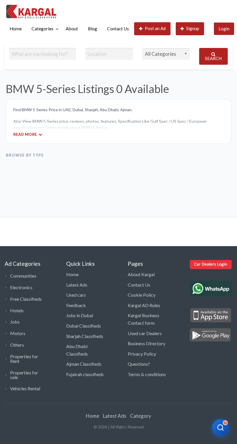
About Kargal (141, 274)
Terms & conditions (147, 374)
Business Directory (146, 343)
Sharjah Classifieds (84, 336)
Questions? (139, 364)
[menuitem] (16, 29)
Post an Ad (155, 28)
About (72, 28)
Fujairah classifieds (85, 374)
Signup (192, 28)
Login (224, 28)
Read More (25, 134)
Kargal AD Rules (144, 305)
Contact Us (118, 28)
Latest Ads (76, 284)
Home (16, 28)
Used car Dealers (145, 333)
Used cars (76, 295)
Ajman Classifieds (83, 364)
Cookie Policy (141, 295)
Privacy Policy (142, 353)
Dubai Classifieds (83, 325)
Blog (92, 28)
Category (140, 416)
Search (213, 58)
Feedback (76, 305)
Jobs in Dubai (79, 315)
